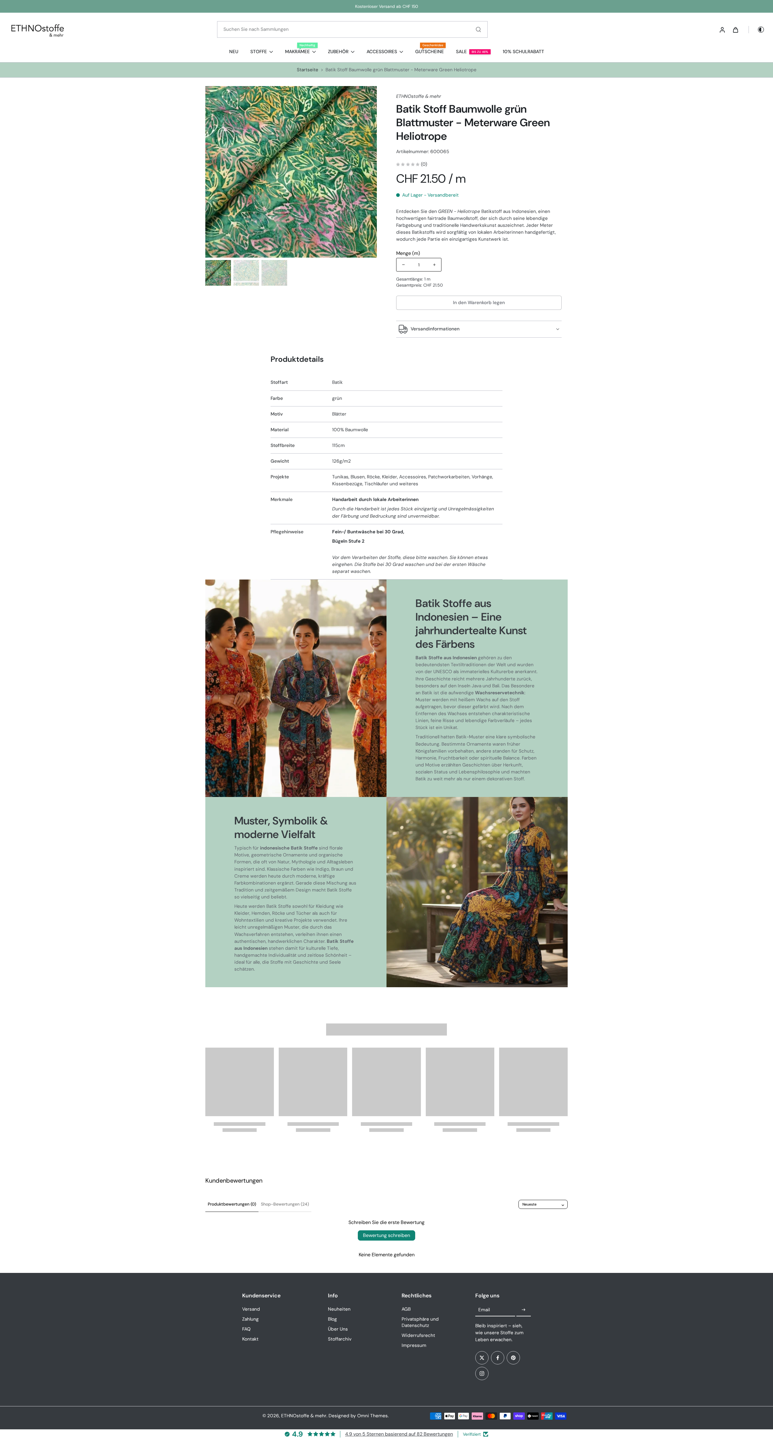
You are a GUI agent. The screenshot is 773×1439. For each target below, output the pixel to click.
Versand (251, 1309)
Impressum (414, 1345)
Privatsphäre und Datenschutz (420, 1322)
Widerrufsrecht (418, 1335)
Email (484, 1310)
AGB (406, 1309)
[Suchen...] (478, 29)
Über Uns (338, 1329)
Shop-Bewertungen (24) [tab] (285, 1204)
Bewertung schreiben (386, 1235)
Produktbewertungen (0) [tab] (232, 1204)
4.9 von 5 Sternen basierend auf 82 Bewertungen (399, 1434)
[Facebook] (497, 1357)
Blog (332, 1319)
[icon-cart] (735, 30)
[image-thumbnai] (218, 273)
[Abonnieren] (523, 1310)
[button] (479, 303)
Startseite (307, 70)
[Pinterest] (513, 1357)
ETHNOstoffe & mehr (303, 1416)
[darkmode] (757, 29)
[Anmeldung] (722, 30)
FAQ (246, 1329)
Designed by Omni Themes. (359, 1416)
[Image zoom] (291, 172)
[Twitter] (482, 1357)
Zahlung (250, 1319)
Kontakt (250, 1339)
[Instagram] (482, 1373)
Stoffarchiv (339, 1339)
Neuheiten (339, 1309)
